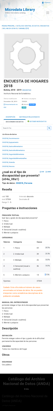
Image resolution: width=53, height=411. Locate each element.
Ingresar (47, 2)
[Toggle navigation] (47, 12)
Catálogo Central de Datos (27, 26)
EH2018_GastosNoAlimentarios (13, 150)
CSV (42, 172)
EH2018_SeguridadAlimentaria (13, 154)
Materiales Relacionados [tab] (29, 117)
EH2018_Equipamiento (10, 142)
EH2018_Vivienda (8, 162)
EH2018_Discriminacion (10, 138)
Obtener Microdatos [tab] (37, 121)
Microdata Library (20, 9)
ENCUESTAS (44, 26)
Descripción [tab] (10, 117)
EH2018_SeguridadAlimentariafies (14, 158)
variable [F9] (24, 28)
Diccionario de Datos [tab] (14, 122)
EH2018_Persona (8, 166)
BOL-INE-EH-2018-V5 (10, 28)
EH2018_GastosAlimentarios (12, 146)
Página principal (8, 26)
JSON (49, 172)
